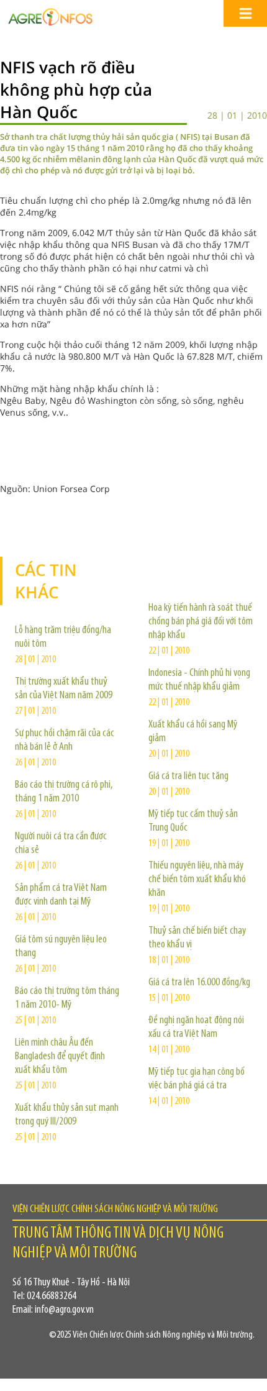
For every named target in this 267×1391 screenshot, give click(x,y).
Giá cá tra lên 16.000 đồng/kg (199, 982)
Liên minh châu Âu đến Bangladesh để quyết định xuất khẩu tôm (60, 1057)
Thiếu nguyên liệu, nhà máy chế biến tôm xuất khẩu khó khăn (197, 879)
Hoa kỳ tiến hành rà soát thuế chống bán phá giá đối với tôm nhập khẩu (200, 622)
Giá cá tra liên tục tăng (188, 776)
